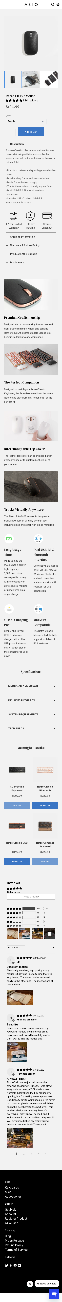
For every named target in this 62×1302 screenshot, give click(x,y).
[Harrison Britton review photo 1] (20, 1138)
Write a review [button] (31, 896)
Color (9, 115)
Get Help (10, 1209)
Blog (8, 1236)
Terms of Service (16, 1249)
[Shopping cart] (58, 4)
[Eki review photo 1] (20, 998)
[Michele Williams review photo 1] (17, 1052)
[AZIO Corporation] (31, 4)
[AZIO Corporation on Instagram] (19, 1266)
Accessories (13, 1196)
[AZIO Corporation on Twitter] (6, 1266)
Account (10, 1214)
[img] (24, 957)
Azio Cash (11, 1223)
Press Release (14, 1240)
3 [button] (31, 1153)
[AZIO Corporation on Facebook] (10, 1266)
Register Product (16, 1218)
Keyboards (12, 1187)
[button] (13, 100)
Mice (8, 1192)
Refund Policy (14, 1245)
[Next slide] (53, 79)
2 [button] (23, 1153)
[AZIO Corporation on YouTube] (15, 1266)
